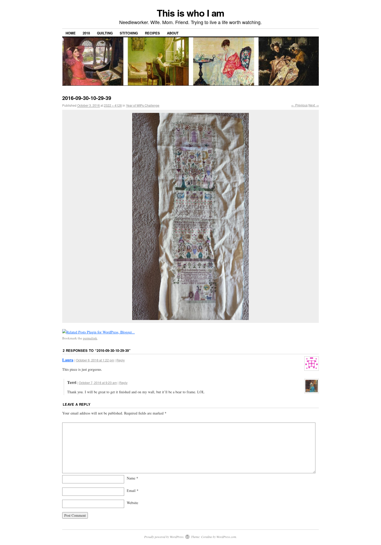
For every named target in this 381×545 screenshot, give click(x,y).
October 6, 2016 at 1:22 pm (95, 360)
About (173, 33)
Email (132, 490)
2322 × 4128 (113, 105)
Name (132, 478)
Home (71, 33)
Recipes (152, 33)
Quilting (105, 33)
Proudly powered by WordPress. (164, 537)
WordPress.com (226, 537)
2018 (86, 33)
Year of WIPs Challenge (142, 105)
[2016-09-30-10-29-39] (190, 216)
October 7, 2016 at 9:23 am (98, 382)
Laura (67, 360)
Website (132, 502)
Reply (120, 360)
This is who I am (190, 12)
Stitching (129, 33)
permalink (90, 338)
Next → (313, 105)
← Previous (299, 105)
